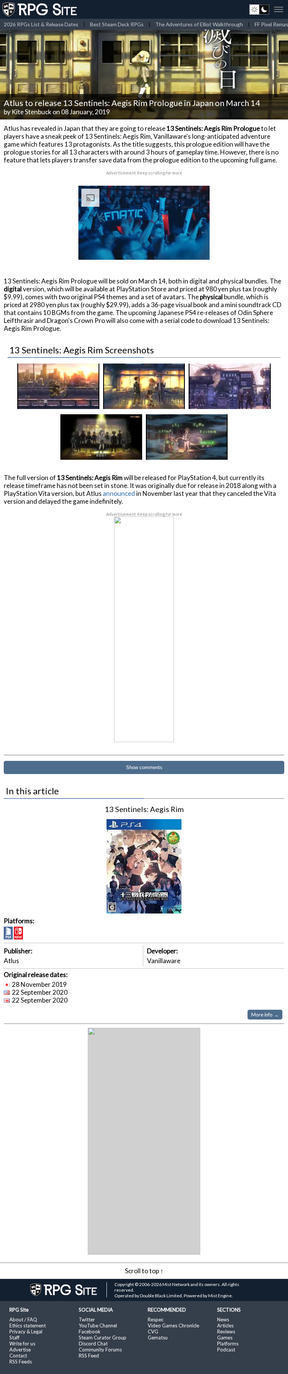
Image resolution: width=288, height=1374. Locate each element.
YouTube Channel (98, 1325)
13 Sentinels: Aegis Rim (144, 808)
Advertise (20, 1350)
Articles (225, 1325)
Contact (18, 1356)
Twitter (87, 1319)
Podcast (226, 1350)
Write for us (22, 1344)
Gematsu (158, 1338)
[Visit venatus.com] (195, 248)
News (223, 1319)
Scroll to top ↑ (144, 1271)
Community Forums (100, 1350)
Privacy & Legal (25, 1332)
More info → (265, 1015)
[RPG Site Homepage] (40, 9)
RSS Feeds (20, 1362)
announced (119, 493)
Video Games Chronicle (173, 1325)
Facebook (89, 1332)
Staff (14, 1338)
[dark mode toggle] (259, 9)
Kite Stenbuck (31, 112)
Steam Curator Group (102, 1338)
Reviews (226, 1332)
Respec (156, 1319)
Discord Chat (93, 1344)
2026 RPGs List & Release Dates (41, 24)
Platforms (227, 1344)
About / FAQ (23, 1319)
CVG (153, 1332)
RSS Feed (89, 1356)
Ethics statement (27, 1325)
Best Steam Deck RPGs (117, 24)
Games (224, 1338)
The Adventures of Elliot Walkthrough (199, 24)
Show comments (144, 767)
